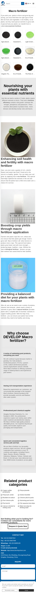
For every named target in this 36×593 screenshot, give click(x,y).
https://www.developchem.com (16, 550)
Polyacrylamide (24, 490)
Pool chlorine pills (8, 500)
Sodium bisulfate (25, 495)
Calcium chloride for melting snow (9, 506)
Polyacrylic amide (8, 495)
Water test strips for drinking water (25, 506)
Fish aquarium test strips (27, 503)
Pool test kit (6, 503)
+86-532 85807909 (10, 540)
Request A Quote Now (18, 526)
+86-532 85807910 (9, 538)
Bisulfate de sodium (9, 497)
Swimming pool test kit (27, 500)
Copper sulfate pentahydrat (7, 491)
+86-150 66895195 (14, 543)
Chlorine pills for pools (27, 497)
